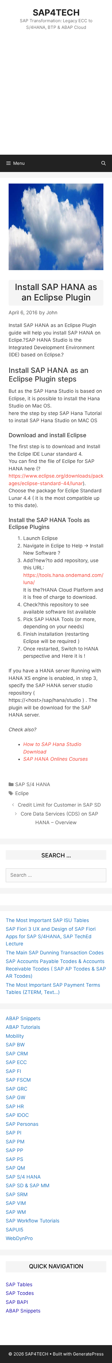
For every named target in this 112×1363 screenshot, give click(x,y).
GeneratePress (88, 1354)
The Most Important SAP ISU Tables (47, 920)
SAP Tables (19, 1284)
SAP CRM (17, 1054)
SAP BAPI (17, 1302)
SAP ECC (16, 1062)
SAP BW (15, 1045)
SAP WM (16, 1212)
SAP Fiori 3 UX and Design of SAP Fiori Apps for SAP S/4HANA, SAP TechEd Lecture (51, 936)
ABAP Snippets (23, 1018)
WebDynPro (19, 1238)
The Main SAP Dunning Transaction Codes (55, 953)
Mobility (15, 1036)
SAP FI (13, 1071)
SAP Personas (22, 1124)
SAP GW (15, 1097)
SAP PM (15, 1142)
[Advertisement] (56, 95)
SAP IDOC (17, 1115)
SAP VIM (16, 1203)
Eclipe (22, 793)
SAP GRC (16, 1089)
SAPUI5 (14, 1230)
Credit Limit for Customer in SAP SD (59, 805)
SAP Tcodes (20, 1293)
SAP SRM (17, 1194)
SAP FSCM (18, 1080)
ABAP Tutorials (23, 1027)
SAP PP (14, 1150)
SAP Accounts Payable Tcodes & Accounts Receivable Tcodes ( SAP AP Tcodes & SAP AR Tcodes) (56, 968)
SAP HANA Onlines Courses (55, 759)
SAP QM (15, 1168)
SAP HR (15, 1106)
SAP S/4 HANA (32, 784)
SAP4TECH (56, 12)
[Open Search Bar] (103, 163)
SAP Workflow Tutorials (32, 1221)
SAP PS (14, 1159)
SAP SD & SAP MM (27, 1185)
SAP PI (13, 1133)
